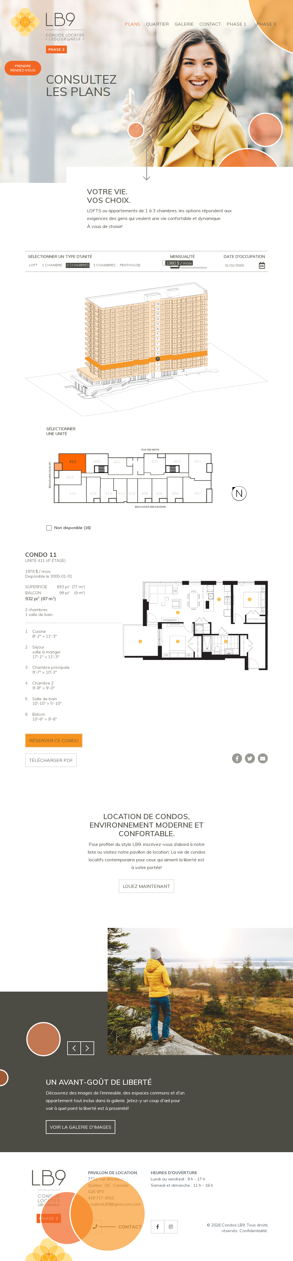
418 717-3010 (101, 1197)
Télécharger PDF (51, 760)
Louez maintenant (146, 886)
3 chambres (104, 265)
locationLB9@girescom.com (114, 1204)
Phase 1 (236, 24)
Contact (210, 24)
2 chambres (78, 265)
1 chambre (52, 265)
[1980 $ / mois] (179, 269)
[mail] (263, 758)
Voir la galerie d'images (80, 1127)
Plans (132, 24)
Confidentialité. (253, 1230)
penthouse (130, 265)
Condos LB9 (233, 1225)
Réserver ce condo (53, 740)
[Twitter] (250, 758)
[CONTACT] (95, 1227)
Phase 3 (266, 24)
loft (33, 265)
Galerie (184, 24)
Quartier (157, 24)
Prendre (22, 68)
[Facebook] (237, 758)
